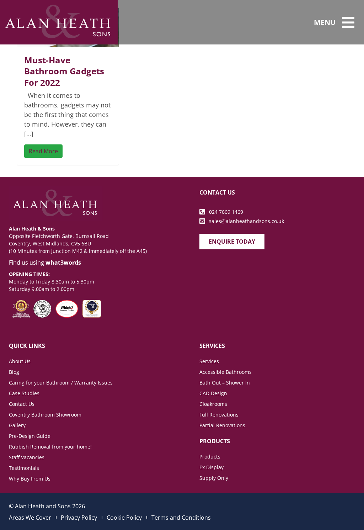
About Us (20, 361)
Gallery (17, 425)
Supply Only (213, 478)
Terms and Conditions (181, 517)
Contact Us (21, 404)
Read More (43, 151)
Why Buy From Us (29, 478)
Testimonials (24, 468)
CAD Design (213, 393)
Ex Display (211, 467)
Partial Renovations (222, 425)
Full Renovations (219, 414)
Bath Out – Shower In (224, 382)
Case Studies (24, 393)
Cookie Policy (124, 517)
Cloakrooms (213, 404)
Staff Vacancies (26, 457)
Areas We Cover (30, 517)
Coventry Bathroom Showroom (45, 414)
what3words (63, 262)
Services (209, 361)
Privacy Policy (79, 517)
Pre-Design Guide (29, 436)
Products (209, 456)
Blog (14, 372)
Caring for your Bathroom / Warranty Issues (61, 382)
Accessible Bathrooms (225, 372)
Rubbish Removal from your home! (50, 446)
